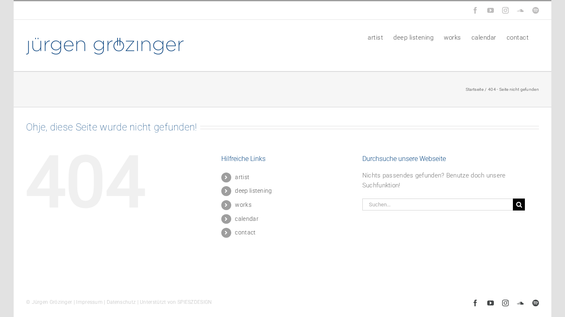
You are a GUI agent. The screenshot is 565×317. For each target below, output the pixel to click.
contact (245, 232)
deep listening (253, 190)
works (243, 204)
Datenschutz (121, 302)
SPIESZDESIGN (194, 302)
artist (242, 177)
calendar (246, 218)
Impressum (89, 302)
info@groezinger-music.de (82, 10)
